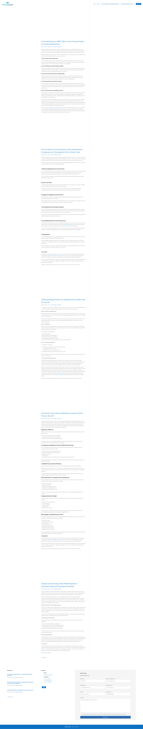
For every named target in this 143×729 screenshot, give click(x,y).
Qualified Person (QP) (67, 224)
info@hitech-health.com (48, 674)
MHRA (59, 435)
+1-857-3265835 (48, 682)
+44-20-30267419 (48, 680)
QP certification (78, 465)
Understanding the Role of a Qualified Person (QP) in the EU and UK (20, 690)
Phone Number (109, 685)
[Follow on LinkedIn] (45, 687)
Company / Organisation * (111, 678)
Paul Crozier (44, 46)
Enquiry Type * (108, 691)
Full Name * (82, 678)
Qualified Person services (57, 255)
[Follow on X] (43, 687)
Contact (49, 112)
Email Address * (83, 685)
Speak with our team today (46, 652)
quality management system (61, 374)
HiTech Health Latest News (57, 46)
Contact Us (138, 3)
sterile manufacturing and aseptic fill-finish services (54, 107)
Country (81, 691)
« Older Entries (44, 657)
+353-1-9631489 (48, 679)
